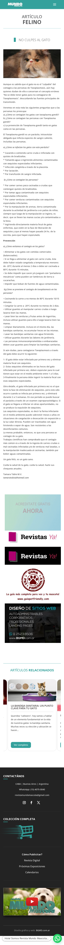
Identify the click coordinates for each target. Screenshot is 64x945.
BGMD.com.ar (43, 930)
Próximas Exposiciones (32, 866)
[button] (57, 938)
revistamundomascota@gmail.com (32, 795)
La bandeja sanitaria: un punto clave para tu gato (32, 707)
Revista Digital (32, 860)
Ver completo (21, 744)
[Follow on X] (39, 803)
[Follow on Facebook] (31, 803)
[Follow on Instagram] (24, 803)
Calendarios (32, 872)
